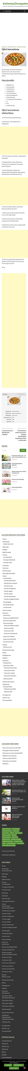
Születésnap (6, 684)
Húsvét (5, 576)
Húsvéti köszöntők (8, 605)
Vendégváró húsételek (15, 839)
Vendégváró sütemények (8, 841)
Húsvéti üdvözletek (17, 487)
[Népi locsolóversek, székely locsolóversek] (6, 471)
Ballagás (5, 549)
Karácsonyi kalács (9, 628)
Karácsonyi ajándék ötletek (10, 618)
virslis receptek (20, 843)
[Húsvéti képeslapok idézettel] (6, 463)
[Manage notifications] (24, 1068)
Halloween (6, 568)
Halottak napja (7, 571)
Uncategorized (7, 695)
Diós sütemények (15, 828)
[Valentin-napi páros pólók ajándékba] (6, 807)
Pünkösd (5, 658)
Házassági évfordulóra (9, 573)
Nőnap (4, 652)
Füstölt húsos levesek (7, 830)
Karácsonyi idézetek (8, 636)
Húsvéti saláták (8, 594)
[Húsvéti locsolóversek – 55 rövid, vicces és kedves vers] (6, 456)
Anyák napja (6, 541)
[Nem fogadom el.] (26, 1065)
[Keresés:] (14, 450)
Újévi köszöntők (7, 679)
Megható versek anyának (9, 755)
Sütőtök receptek (6, 839)
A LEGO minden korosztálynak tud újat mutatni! (17, 799)
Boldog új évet (7, 663)
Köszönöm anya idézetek (9, 761)
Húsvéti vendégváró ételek (11, 599)
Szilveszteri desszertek (10, 668)
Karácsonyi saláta (9, 631)
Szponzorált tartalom (8, 681)
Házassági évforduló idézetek (11, 750)
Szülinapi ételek (7, 686)
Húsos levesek (6, 833)
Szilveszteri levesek (21, 46)
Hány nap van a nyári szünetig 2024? (13, 753)
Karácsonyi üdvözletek (9, 639)
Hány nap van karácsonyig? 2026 (12, 748)
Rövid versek (15, 837)
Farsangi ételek (7, 557)
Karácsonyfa (6, 615)
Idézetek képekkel (7, 1057)
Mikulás (5, 645)
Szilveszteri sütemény (10, 675)
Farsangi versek (7, 562)
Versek (4, 843)
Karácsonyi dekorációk (9, 620)
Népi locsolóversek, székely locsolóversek (19, 472)
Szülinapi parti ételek (10, 689)
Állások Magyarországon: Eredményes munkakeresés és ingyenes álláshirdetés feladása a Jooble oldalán (19, 782)
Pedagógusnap (7, 655)
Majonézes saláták (6, 835)
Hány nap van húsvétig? (18, 479)
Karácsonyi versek (8, 641)
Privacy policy (14, 1068)
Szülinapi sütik (8, 691)
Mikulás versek (7, 647)
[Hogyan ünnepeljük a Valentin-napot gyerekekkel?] (6, 815)
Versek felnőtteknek (11, 843)
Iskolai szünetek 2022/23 (9, 758)
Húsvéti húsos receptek (10, 583)
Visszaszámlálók (7, 700)
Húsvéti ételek (7, 578)
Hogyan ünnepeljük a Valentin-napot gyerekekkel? (17, 816)
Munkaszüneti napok (8, 650)
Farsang (5, 555)
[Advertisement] (14, 29)
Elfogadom (8, 1065)
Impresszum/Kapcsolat (8, 851)
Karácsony (5, 613)
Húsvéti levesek (8, 586)
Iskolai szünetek (7, 610)
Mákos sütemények (7, 837)
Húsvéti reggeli (8, 591)
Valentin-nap (6, 697)
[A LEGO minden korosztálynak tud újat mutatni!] (6, 798)
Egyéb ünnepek (7, 552)
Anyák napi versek (8, 544)
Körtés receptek (18, 833)
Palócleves (5, 763)
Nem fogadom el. (19, 1065)
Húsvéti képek (7, 602)
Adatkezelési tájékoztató (9, 855)
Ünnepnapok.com (7, 1041)
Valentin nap (5, 1046)
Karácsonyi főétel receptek (11, 625)
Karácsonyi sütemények (10, 633)
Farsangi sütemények (9, 560)
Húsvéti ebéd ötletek (10, 580)
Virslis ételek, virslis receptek (9, 845)
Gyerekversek (16, 830)
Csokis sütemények (7, 828)
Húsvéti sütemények (9, 596)
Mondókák (14, 835)
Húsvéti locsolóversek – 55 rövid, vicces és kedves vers (19, 456)
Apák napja (6, 547)
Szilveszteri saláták (9, 673)
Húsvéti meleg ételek (10, 588)
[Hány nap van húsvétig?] (6, 479)
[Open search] (24, 11)
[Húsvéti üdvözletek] (6, 487)
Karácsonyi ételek (8, 623)
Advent (5, 539)
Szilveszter (4, 46)
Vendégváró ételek (18, 841)
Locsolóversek (7, 607)
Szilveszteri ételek (12, 46)
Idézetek (12, 833)
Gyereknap (6, 565)
